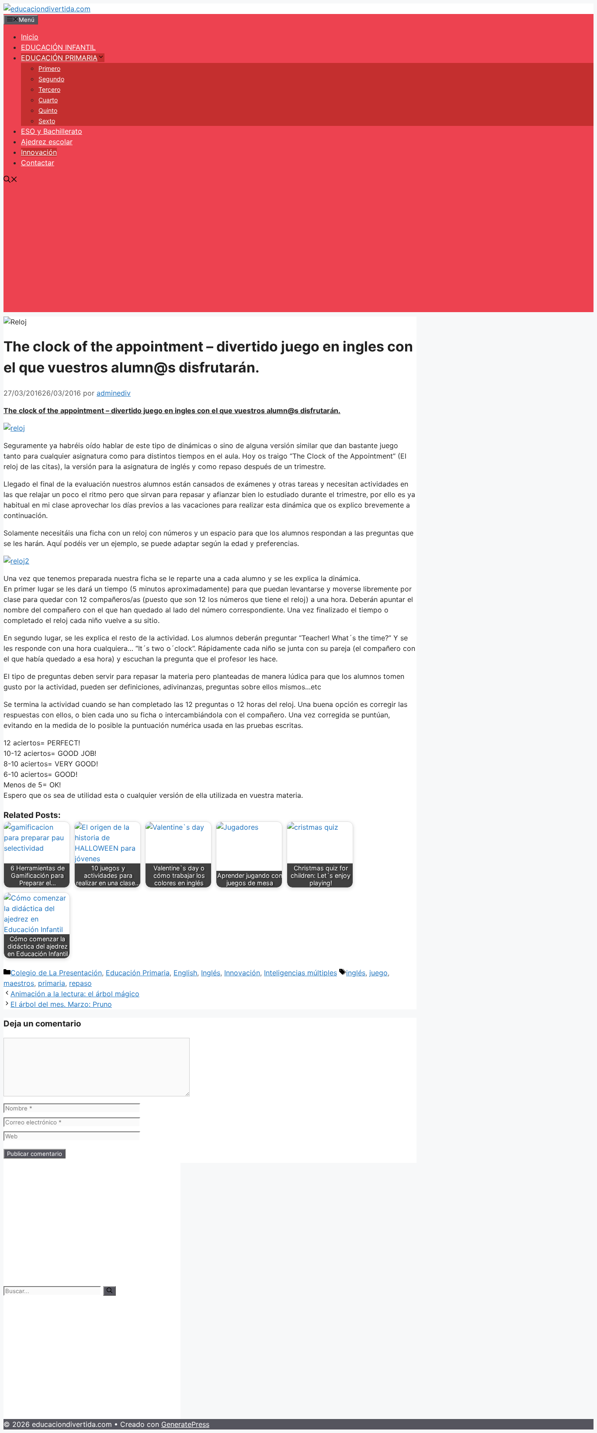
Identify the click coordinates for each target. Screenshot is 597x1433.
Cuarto (48, 100)
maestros (18, 983)
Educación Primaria (138, 972)
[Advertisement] (298, 251)
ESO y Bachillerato (51, 131)
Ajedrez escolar (47, 141)
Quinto (47, 110)
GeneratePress (185, 1424)
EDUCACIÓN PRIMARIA (59, 57)
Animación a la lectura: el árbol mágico (74, 993)
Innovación (39, 152)
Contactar (37, 162)
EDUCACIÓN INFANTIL (58, 47)
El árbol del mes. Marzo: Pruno (61, 1004)
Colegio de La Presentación (56, 972)
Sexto (46, 121)
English (185, 972)
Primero (49, 68)
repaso (80, 983)
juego (378, 972)
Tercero (49, 89)
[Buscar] (109, 1291)
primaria (51, 983)
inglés (355, 972)
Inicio (29, 36)
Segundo (51, 79)
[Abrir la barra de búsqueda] (10, 180)
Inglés (210, 972)
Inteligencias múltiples (300, 972)
